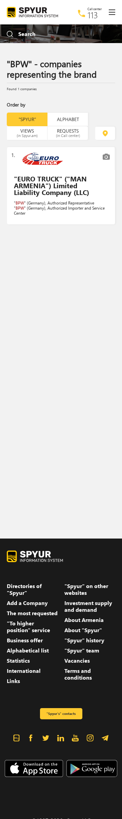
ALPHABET (68, 119)
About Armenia (84, 620)
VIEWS (27, 133)
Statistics (18, 660)
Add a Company (27, 603)
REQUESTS (68, 133)
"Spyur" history (84, 640)
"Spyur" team (81, 650)
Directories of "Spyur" (24, 589)
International (24, 670)
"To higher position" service (28, 626)
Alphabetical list (28, 650)
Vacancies (77, 660)
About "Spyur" (83, 630)
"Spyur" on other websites (86, 589)
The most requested (32, 613)
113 (92, 15)
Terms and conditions (78, 674)
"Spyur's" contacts (61, 713)
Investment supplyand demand (88, 606)
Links (13, 681)
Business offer (25, 640)
